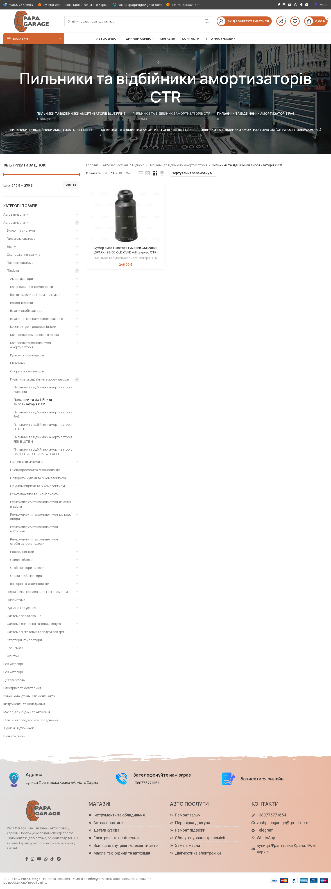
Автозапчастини (15, 214)
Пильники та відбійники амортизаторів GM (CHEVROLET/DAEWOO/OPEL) (43, 451)
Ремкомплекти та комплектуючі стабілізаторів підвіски (34, 541)
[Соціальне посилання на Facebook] (279, 5)
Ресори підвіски (22, 551)
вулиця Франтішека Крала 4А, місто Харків (62, 782)
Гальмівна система (21, 238)
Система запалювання (24, 616)
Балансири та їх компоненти (31, 287)
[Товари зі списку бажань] (295, 21)
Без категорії (13, 664)
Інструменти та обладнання (24, 704)
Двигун (12, 246)
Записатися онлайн (262, 779)
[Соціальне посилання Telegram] (307, 5)
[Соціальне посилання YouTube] (290, 5)
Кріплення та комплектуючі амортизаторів (31, 345)
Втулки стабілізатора (26, 310)
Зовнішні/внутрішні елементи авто (29, 696)
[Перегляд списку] (140, 173)
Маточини (17, 363)
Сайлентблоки (21, 560)
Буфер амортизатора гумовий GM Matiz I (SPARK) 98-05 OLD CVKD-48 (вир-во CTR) (125, 250)
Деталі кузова (14, 680)
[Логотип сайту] (31, 21)
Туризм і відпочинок (18, 728)
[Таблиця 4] (162, 173)
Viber (324, 4)
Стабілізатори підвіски (27, 567)
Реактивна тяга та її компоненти (34, 494)
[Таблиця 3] (155, 173)
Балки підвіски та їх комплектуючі (35, 294)
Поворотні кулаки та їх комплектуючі (38, 478)
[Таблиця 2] (147, 173)
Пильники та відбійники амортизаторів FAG (43, 414)
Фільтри (13, 656)
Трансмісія (15, 648)
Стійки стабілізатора (26, 576)
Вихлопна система (21, 230)
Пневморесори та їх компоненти (35, 470)
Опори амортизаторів (27, 371)
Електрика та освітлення (22, 688)
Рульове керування (21, 608)
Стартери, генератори (24, 640)
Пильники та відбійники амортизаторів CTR (33, 401)
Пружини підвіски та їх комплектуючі (37, 486)
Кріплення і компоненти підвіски (34, 335)
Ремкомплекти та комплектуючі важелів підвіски (40, 504)
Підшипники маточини (26, 462)
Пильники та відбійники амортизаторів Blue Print (43, 389)
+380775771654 (21, 4)
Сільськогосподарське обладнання (30, 720)
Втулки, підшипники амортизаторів (36, 319)
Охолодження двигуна (23, 254)
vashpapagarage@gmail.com (140, 4)
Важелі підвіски (21, 303)
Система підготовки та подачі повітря (35, 632)
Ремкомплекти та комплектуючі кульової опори (41, 516)
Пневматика (16, 600)
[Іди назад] (160, 62)
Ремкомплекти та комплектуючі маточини (34, 529)
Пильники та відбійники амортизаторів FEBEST (43, 426)
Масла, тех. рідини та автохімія (26, 712)
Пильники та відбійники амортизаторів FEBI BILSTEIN (43, 439)
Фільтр (71, 185)
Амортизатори (21, 278)
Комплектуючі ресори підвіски (33, 326)
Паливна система (20, 262)
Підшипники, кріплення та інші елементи (37, 592)
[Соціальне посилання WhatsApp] (295, 5)
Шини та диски (14, 736)
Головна (92, 165)
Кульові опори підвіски (27, 355)
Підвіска (13, 270)
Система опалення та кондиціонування (36, 624)
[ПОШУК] (207, 21)
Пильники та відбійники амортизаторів (39, 379)
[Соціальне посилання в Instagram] (284, 5)
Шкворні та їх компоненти (29, 583)
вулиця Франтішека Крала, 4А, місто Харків (75, 4)
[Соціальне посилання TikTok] (301, 5)
